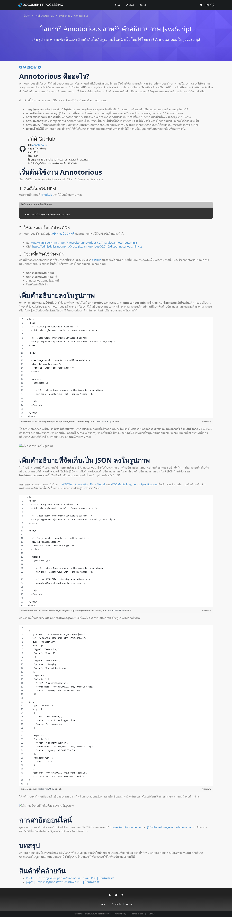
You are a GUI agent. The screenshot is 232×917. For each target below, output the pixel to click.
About (129, 904)
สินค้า (118, 5)
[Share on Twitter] (116, 895)
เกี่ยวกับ (143, 5)
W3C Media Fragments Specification (134, 484)
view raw (206, 421)
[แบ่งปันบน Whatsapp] (35, 67)
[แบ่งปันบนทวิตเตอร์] (24, 67)
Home (103, 904)
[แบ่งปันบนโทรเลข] (39, 67)
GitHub (96, 260)
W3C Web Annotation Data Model (83, 484)
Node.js (47, 195)
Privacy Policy (120, 914)
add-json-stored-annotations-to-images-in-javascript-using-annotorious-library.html (64, 610)
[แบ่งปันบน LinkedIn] (28, 67)
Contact (152, 914)
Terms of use (137, 914)
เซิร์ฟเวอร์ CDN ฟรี (63, 233)
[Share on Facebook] (110, 895)
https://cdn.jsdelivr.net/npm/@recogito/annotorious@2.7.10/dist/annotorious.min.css (87, 246)
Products (116, 904)
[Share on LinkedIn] (122, 895)
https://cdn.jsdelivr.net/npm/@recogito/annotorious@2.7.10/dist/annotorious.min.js (84, 242)
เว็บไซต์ (130, 5)
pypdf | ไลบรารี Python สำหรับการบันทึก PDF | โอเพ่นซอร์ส (63, 882)
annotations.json (29, 789)
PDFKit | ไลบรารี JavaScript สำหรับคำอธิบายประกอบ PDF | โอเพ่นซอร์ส (70, 878)
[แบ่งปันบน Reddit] (32, 67)
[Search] (212, 5)
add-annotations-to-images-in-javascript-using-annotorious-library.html (58, 421)
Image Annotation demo (125, 827)
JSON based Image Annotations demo (171, 827)
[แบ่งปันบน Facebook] (20, 67)
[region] (116, 367)
